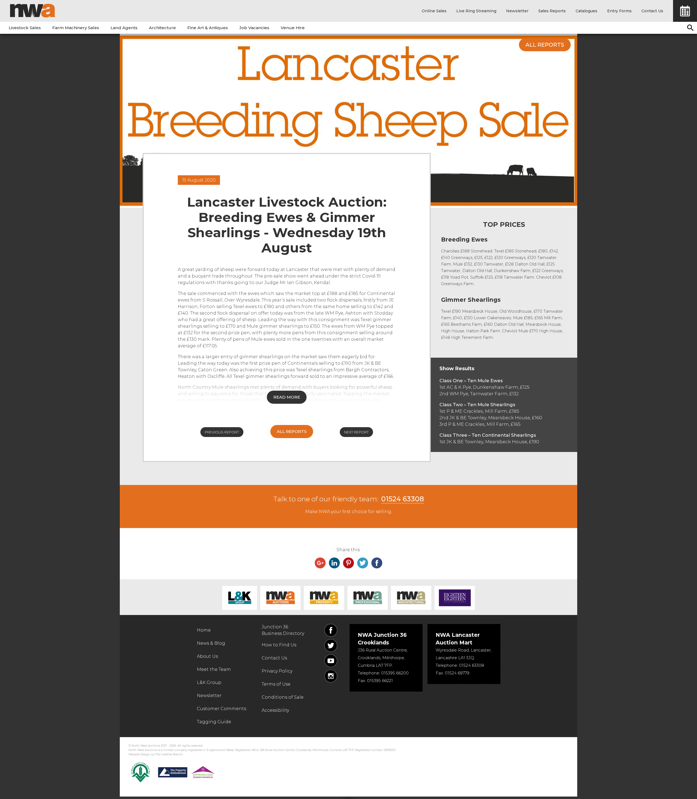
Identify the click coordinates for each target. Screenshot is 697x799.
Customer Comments (221, 708)
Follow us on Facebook (331, 630)
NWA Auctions (280, 598)
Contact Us (652, 10)
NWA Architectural (411, 598)
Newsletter (517, 10)
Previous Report (222, 432)
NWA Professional (367, 598)
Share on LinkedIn (334, 562)
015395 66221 (380, 680)
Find (690, 28)
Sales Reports (552, 10)
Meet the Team (214, 669)
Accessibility (275, 710)
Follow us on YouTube (331, 661)
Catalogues (586, 10)
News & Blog (211, 643)
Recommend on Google (320, 562)
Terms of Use (276, 684)
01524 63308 (402, 499)
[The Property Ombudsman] (186, 772)
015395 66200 (395, 673)
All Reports (544, 44)
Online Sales (434, 10)
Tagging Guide (214, 721)
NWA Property (324, 598)
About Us (207, 656)
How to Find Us (279, 644)
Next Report (356, 432)
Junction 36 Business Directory (283, 630)
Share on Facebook (376, 562)
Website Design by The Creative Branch (156, 754)
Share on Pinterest (348, 562)
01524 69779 (457, 673)
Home (204, 630)
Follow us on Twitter (331, 646)
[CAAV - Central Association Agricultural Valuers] (140, 772)
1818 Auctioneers (455, 598)
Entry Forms (619, 10)
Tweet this (362, 562)
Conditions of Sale (283, 697)
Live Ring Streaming (476, 10)
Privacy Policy (277, 671)
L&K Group (239, 598)
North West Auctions (32, 10)
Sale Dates (685, 11)
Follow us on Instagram (331, 676)
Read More (286, 397)
